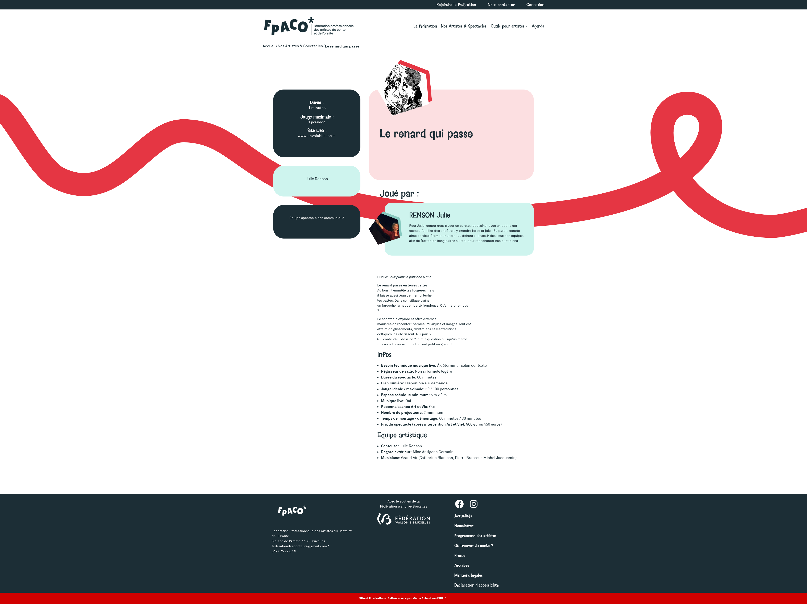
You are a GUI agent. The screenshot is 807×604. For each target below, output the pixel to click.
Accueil (269, 46)
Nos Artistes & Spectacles (300, 46)
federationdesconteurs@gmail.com (299, 546)
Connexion (535, 4)
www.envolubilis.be (315, 135)
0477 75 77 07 (282, 551)
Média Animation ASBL (428, 598)
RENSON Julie (429, 215)
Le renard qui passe (342, 46)
